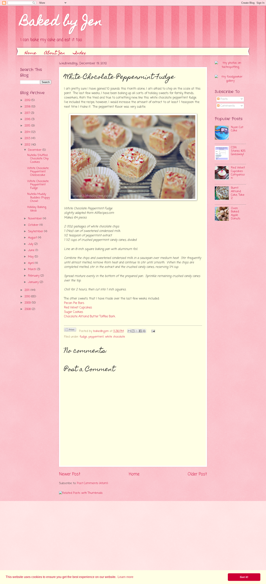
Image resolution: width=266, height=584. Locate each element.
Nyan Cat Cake (237, 129)
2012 (28, 145)
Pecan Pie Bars (74, 303)
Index (79, 53)
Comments (227, 106)
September (36, 231)
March (32, 269)
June (31, 250)
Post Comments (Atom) (92, 483)
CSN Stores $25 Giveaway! (238, 150)
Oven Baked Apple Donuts (235, 213)
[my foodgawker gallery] (230, 81)
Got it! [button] (244, 577)
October (34, 225)
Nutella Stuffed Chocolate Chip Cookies (38, 158)
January (34, 282)
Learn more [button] (125, 577)
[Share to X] (137, 331)
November (35, 218)
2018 (28, 107)
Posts (223, 99)
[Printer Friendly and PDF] (70, 330)
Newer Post (69, 474)
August (33, 238)
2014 (28, 132)
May (31, 257)
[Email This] (129, 331)
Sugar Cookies (73, 312)
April (31, 263)
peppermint (96, 337)
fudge (83, 337)
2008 (28, 309)
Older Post (197, 474)
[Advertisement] (35, 376)
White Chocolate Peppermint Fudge (38, 184)
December (35, 150)
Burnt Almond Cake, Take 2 (237, 193)
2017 (28, 113)
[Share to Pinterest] (144, 331)
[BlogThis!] (133, 331)
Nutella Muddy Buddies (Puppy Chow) (38, 197)
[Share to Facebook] (140, 331)
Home (30, 53)
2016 (28, 119)
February (34, 276)
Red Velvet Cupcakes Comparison (238, 173)
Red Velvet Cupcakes (78, 307)
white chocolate (115, 337)
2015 (28, 126)
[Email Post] (152, 331)
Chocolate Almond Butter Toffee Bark (89, 316)
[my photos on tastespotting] (230, 67)
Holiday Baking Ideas (36, 209)
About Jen (54, 53)
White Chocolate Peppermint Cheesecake (38, 171)
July (31, 244)
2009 (28, 303)
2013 (28, 138)
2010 (28, 296)
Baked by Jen (61, 22)
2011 (28, 290)
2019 (28, 100)
